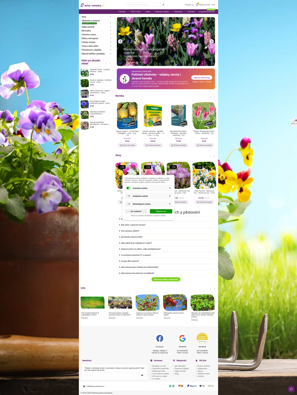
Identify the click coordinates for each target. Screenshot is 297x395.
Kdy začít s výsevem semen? (133, 225)
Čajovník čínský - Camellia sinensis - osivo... (100, 71)
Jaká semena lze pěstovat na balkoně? (137, 273)
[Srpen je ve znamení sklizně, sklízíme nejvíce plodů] (148, 302)
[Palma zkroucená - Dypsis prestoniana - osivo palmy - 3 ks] (85, 94)
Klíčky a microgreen (90, 38)
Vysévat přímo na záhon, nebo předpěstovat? (141, 249)
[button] (106, 63)
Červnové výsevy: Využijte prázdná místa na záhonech (120, 314)
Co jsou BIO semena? (130, 261)
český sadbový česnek (151, 86)
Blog (148, 11)
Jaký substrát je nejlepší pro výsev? (136, 243)
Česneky (208, 81)
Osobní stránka (204, 366)
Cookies (201, 376)
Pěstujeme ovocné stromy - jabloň (174, 314)
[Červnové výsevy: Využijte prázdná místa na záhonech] (120, 302)
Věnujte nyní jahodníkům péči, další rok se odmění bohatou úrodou (203, 315)
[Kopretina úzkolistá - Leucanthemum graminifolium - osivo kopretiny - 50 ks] (85, 115)
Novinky (122, 11)
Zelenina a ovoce (89, 34)
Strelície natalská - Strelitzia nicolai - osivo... (100, 81)
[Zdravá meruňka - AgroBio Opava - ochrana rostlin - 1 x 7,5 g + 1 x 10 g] (153, 115)
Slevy (118, 155)
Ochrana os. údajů (159, 376)
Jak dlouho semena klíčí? (132, 237)
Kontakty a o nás (159, 366)
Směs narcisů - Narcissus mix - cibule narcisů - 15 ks (204, 192)
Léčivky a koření (88, 42)
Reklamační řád (158, 371)
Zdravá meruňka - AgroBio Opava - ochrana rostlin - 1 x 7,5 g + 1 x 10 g (153, 133)
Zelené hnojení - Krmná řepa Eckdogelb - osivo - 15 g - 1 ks (127, 133)
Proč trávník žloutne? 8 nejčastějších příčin (90, 314)
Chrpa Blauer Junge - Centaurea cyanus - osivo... (100, 102)
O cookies (156, 378)
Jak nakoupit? (180, 366)
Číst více (84, 318)
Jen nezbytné (136, 211)
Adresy (200, 371)
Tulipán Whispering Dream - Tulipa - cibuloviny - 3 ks (204, 132)
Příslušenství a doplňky (91, 50)
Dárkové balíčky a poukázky (93, 53)
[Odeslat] (163, 5)
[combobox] (144, 5)
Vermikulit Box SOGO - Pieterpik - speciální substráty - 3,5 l (178, 133)
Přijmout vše (161, 211)
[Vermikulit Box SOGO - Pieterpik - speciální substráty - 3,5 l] (178, 115)
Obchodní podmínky (160, 368)
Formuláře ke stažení (160, 373)
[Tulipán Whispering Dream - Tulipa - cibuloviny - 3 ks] (204, 115)
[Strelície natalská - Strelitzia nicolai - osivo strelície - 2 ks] (85, 83)
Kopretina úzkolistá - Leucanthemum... (98, 113)
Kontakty (191, 11)
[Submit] (142, 375)
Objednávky (202, 368)
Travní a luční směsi (90, 46)
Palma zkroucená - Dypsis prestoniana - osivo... (100, 92)
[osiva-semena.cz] (94, 4)
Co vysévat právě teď (207, 11)
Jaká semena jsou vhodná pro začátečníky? (139, 267)
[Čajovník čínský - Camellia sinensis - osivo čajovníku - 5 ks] (85, 73)
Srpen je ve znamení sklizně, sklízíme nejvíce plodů (147, 314)
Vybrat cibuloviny (202, 77)
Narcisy (201, 81)
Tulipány (195, 81)
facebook (160, 346)
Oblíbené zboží (204, 373)
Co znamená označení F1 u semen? (136, 255)
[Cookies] (196, 376)
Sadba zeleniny (88, 27)
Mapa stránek (180, 371)
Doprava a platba (162, 11)
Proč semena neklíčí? (130, 231)
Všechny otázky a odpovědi (166, 279)
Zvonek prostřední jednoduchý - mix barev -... (100, 123)
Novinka (119, 95)
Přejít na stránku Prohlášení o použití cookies (148, 215)
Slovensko (178, 11)
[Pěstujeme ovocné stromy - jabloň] (175, 302)
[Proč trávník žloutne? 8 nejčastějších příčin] (93, 302)
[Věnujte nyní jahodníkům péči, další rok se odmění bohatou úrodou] (203, 302)
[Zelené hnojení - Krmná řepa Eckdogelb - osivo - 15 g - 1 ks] (127, 115)
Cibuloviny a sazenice (91, 21)
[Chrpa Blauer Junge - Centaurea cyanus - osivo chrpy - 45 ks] (85, 104)
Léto (83, 288)
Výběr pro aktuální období (90, 62)
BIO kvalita (86, 30)
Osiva (84, 17)
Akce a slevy (135, 11)
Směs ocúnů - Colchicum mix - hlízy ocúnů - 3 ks (178, 192)
